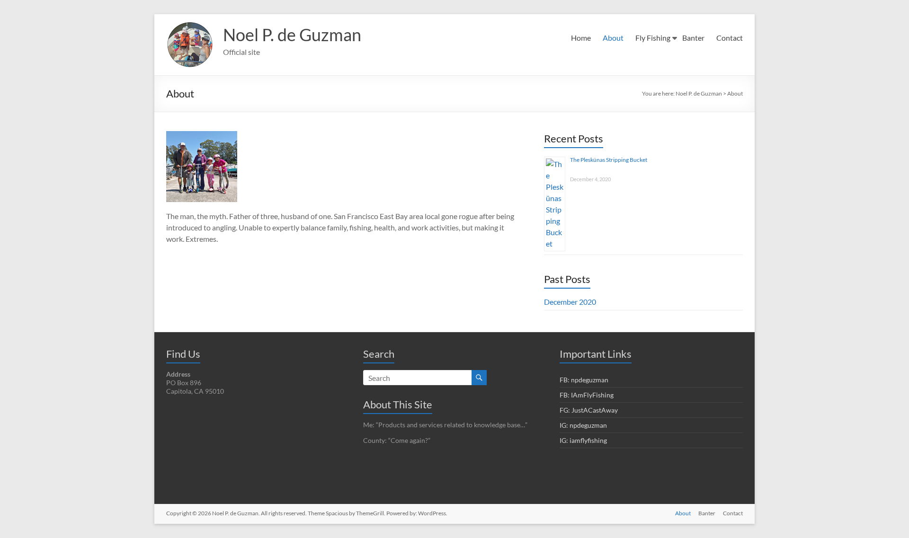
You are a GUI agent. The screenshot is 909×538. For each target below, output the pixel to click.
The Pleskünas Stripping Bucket (608, 159)
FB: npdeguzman (584, 380)
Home (581, 37)
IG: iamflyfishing (583, 440)
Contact (729, 37)
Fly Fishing (652, 37)
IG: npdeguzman (583, 425)
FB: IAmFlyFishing (587, 395)
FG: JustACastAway (589, 410)
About (613, 37)
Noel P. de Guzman (292, 34)
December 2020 (570, 301)
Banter (693, 37)
